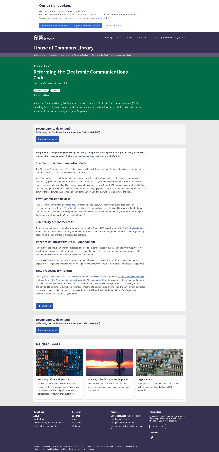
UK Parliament (39, 55)
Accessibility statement (84, 449)
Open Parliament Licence (128, 446)
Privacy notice (39, 449)
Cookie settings (113, 25)
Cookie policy (52, 449)
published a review (70, 205)
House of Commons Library (64, 48)
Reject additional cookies (87, 25)
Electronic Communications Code (55, 169)
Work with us (39, 419)
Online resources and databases (125, 416)
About (153, 37)
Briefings (109, 37)
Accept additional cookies (55, 25)
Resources (142, 37)
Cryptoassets (145, 379)
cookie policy (103, 18)
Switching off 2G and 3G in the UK (55, 379)
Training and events (120, 419)
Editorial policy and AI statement (48, 423)
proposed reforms (99, 280)
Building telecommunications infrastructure (87, 156)
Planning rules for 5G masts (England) (108, 379)
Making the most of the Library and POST (126, 427)
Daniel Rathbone (42, 95)
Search (181, 37)
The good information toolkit (124, 423)
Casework (129, 37)
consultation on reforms (59, 260)
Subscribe (167, 37)
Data (118, 37)
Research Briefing (81, 55)
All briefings (77, 426)
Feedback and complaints (45, 426)
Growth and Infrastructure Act (131, 228)
